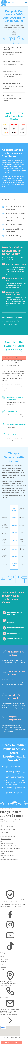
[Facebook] (10, 918)
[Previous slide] (4, 137)
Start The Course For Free (11, 357)
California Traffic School (8, 827)
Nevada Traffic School (7, 855)
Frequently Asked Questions (9, 324)
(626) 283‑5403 (4, 997)
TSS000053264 (16, 29)
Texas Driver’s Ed (6, 839)
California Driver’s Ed (7, 832)
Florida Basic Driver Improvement (11, 848)
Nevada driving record (11, 164)
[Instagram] (10, 929)
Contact (3, 967)
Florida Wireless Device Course (10, 846)
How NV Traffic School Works (9, 321)
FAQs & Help (4, 959)
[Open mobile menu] (26, 3)
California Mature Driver (8, 829)
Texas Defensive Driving (8, 836)
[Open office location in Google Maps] (10, 1035)
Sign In (3, 964)
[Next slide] (24, 137)
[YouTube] (10, 940)
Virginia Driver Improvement (9, 859)
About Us (4, 954)
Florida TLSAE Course (7, 851)
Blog (2, 956)
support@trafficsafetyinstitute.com (10, 1009)
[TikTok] (10, 950)
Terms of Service (4, 1037)
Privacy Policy (14, 1037)
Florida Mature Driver (7, 843)
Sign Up (3, 961)
